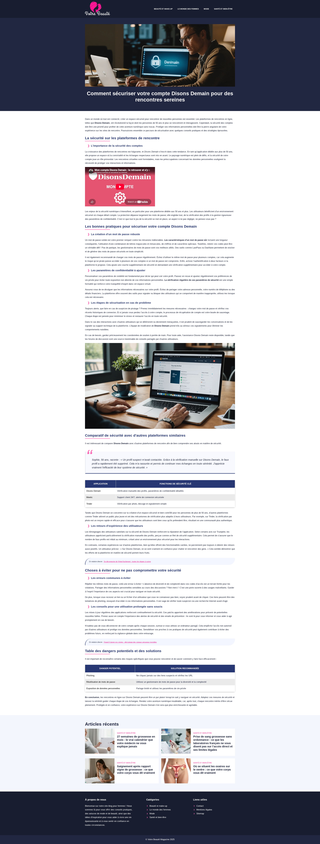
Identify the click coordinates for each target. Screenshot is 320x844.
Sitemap (200, 813)
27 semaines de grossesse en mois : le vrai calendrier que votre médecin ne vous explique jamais (136, 741)
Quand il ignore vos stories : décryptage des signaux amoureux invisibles (130, 642)
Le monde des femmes (188, 9)
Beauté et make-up (163, 9)
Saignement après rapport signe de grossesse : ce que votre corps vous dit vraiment (136, 769)
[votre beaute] (97, 14)
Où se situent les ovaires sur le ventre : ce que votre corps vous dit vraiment (212, 769)
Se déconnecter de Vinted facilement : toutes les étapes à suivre (127, 561)
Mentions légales (204, 809)
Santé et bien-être (223, 9)
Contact (200, 806)
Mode (206, 9)
